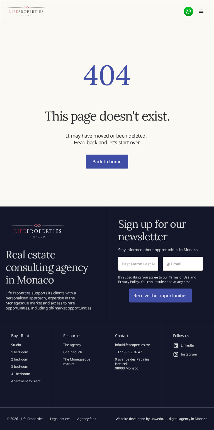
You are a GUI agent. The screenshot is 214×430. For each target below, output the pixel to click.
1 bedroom (19, 352)
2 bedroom (19, 359)
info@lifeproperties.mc (132, 345)
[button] (201, 11)
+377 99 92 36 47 (128, 352)
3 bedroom (19, 366)
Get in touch (72, 352)
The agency (72, 345)
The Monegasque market (76, 361)
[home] (26, 11)
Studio (16, 345)
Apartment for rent (25, 381)
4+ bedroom (20, 374)
